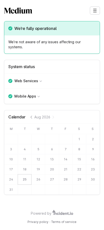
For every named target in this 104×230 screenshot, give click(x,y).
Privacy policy (38, 222)
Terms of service (63, 222)
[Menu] (95, 11)
